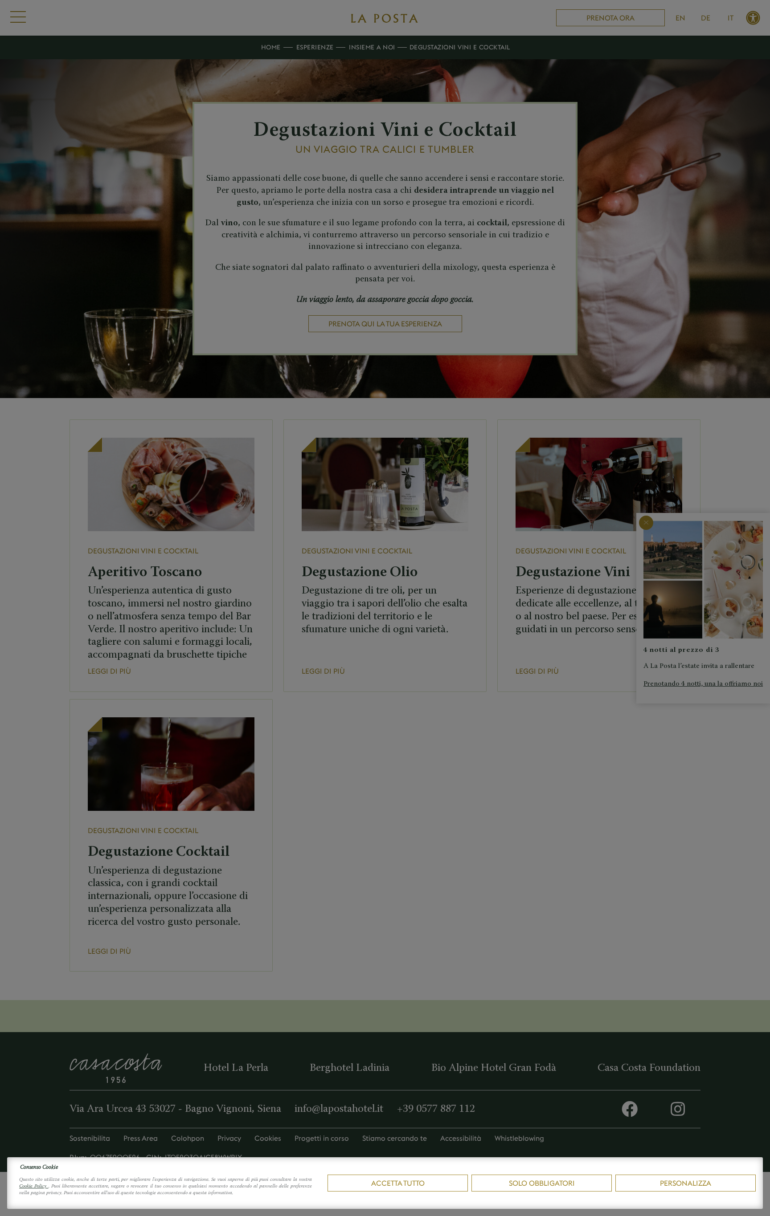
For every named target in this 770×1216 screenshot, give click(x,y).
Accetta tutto (398, 1183)
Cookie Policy (33, 1186)
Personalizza (685, 1183)
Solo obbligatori (542, 1183)
